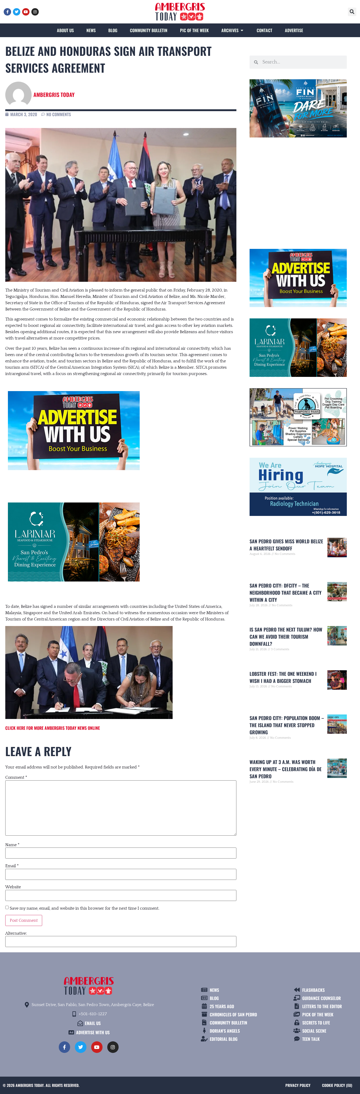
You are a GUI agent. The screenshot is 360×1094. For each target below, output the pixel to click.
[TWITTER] (16, 12)
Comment (16, 777)
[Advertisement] (298, 191)
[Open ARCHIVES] (242, 30)
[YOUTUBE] (26, 12)
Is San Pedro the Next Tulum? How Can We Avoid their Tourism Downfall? (286, 636)
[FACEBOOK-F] (7, 12)
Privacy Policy (297, 1085)
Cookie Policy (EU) (337, 1085)
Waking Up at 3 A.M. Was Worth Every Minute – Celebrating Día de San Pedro (286, 769)
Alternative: (16, 933)
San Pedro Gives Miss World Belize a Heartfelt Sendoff (286, 545)
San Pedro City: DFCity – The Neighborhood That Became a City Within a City (286, 592)
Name (12, 845)
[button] (352, 12)
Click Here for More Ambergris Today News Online (52, 728)
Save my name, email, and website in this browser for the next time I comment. (84, 908)
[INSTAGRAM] (35, 12)
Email (12, 866)
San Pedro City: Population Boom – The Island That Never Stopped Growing (287, 725)
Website (13, 887)
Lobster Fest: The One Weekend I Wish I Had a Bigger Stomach (283, 677)
